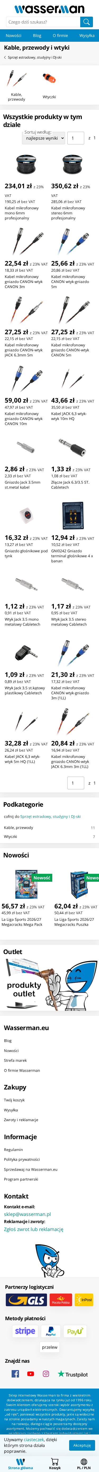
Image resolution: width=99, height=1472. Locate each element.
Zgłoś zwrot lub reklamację (33, 1229)
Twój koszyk (14, 1099)
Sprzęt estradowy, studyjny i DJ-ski (35, 57)
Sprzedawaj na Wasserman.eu (31, 1169)
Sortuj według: (38, 132)
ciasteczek (34, 1439)
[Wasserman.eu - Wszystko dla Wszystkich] (49, 9)
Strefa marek (15, 1060)
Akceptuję (82, 1445)
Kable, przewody (18, 827)
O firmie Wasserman (22, 1070)
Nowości (13, 35)
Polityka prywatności (22, 1159)
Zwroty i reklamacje (21, 1119)
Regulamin (13, 1149)
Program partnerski (21, 1179)
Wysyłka (11, 1109)
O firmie (60, 35)
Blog (37, 35)
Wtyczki (10, 836)
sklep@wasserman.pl (27, 1213)
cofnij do (42, 816)
